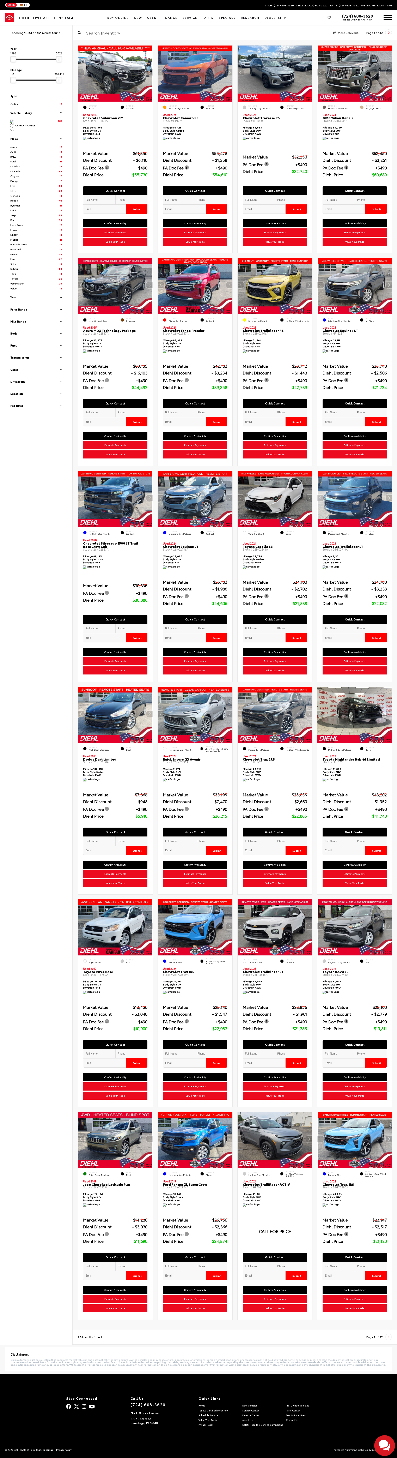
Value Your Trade (115, 241)
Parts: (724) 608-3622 (344, 5)
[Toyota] (9, 17)
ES (25, 5)
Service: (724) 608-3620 (312, 5)
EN (13, 5)
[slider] (13, 59)
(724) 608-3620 (357, 15)
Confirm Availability (115, 223)
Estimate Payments (115, 232)
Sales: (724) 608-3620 (279, 5)
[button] (149, 72)
